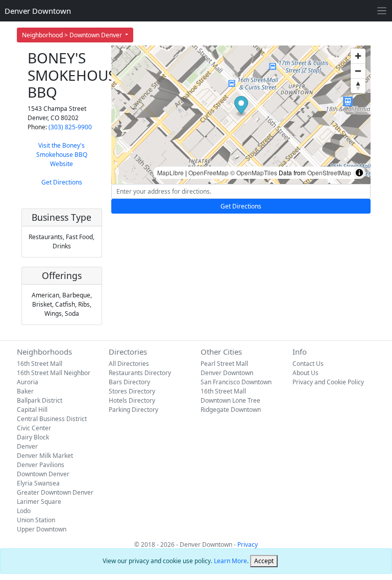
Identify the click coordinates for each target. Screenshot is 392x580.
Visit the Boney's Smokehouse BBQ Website (61, 154)
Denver (27, 446)
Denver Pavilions (40, 464)
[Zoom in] (358, 56)
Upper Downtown (41, 529)
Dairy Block (33, 437)
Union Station (36, 520)
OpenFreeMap (208, 172)
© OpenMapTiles (253, 172)
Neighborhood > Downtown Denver (73, 35)
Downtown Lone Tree (230, 400)
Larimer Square (39, 501)
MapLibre (170, 172)
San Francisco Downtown (236, 382)
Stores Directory (132, 391)
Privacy (247, 544)
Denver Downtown (38, 11)
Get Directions (61, 182)
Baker (25, 391)
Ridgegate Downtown (231, 409)
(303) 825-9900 (70, 127)
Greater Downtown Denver (55, 492)
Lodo (24, 510)
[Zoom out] (358, 70)
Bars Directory (129, 382)
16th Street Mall (39, 363)
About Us (305, 372)
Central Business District (52, 418)
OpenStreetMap (329, 172)
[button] (241, 106)
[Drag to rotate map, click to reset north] (358, 85)
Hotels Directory (132, 400)
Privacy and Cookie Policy (328, 382)
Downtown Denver (43, 474)
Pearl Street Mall (224, 363)
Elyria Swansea (38, 483)
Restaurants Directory (140, 372)
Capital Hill (32, 409)
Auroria (27, 382)
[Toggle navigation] (382, 11)
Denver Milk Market (45, 455)
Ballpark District (39, 400)
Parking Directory (133, 409)
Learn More (230, 560)
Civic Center (34, 428)
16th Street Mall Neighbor (53, 372)
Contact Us (308, 363)
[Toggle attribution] (359, 173)
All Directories (129, 363)
